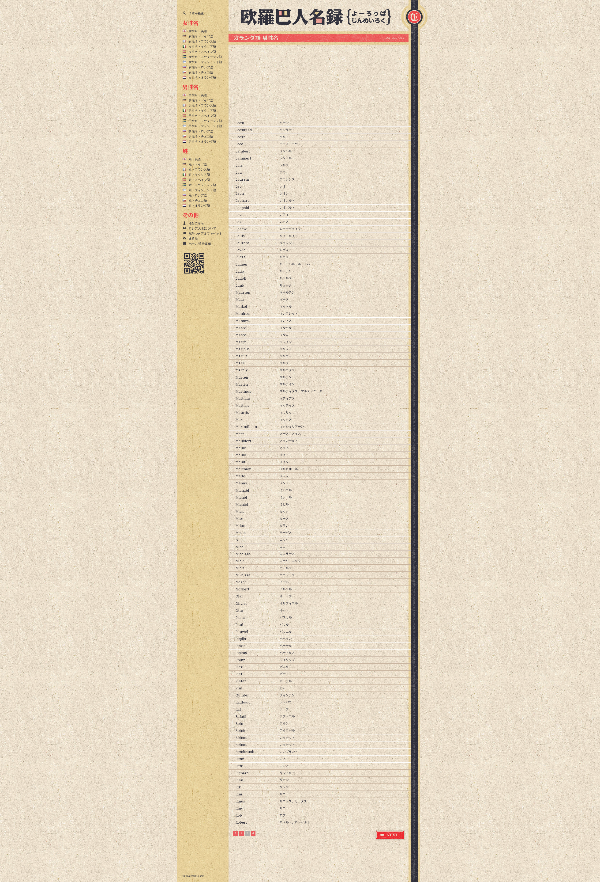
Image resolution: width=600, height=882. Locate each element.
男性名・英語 (198, 95)
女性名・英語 (198, 31)
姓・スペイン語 (199, 180)
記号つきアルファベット (205, 233)
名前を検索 (196, 13)
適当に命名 (196, 223)
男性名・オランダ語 (202, 141)
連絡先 (193, 238)
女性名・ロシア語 (201, 67)
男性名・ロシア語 (201, 131)
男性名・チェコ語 (201, 136)
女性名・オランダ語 (202, 77)
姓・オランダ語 (199, 205)
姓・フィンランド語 (202, 190)
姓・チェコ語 (198, 200)
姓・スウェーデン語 (202, 185)
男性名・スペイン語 (202, 116)
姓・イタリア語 (199, 174)
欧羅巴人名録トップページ (320, 16)
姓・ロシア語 (198, 195)
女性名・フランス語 (202, 41)
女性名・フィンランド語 (205, 62)
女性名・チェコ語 (201, 72)
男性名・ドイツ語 (201, 100)
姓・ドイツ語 (198, 164)
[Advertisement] (318, 82)
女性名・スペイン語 (202, 51)
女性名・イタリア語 (202, 46)
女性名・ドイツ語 (201, 36)
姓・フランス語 (199, 169)
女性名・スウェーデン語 (205, 57)
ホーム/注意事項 (200, 244)
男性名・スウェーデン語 (205, 121)
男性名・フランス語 (202, 105)
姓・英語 (195, 159)
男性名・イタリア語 (202, 110)
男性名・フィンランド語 (205, 126)
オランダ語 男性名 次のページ (390, 835)
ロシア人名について (202, 228)
